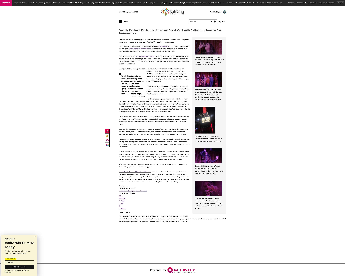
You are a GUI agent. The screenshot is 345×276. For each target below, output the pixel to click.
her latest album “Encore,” (145, 56)
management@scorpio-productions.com (133, 191)
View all (340, 3)
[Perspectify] (107, 136)
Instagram (122, 198)
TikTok (121, 203)
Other (121, 196)
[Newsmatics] (107, 144)
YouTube (122, 201)
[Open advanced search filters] (215, 21)
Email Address (10, 259)
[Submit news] (107, 131)
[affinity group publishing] (107, 140)
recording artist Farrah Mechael (140, 49)
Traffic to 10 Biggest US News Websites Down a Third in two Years (254, 3)
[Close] (35, 237)
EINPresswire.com (164, 46)
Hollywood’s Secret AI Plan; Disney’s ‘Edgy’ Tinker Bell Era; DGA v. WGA (190, 3)
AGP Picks (6, 3)
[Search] (211, 21)
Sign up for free (19, 267)
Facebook (122, 208)
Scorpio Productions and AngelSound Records (135, 172)
